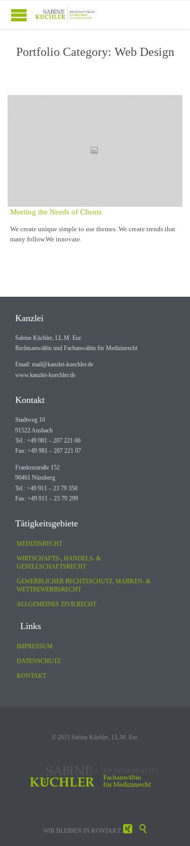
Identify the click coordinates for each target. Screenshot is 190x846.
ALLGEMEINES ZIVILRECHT (56, 604)
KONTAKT (31, 675)
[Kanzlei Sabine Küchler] (65, 15)
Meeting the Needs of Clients (56, 212)
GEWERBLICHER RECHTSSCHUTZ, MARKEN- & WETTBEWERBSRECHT (83, 585)
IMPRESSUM (35, 646)
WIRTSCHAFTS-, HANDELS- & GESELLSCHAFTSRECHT (59, 562)
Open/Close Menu (19, 15)
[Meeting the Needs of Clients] (95, 151)
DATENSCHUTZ (39, 661)
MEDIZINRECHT (39, 543)
